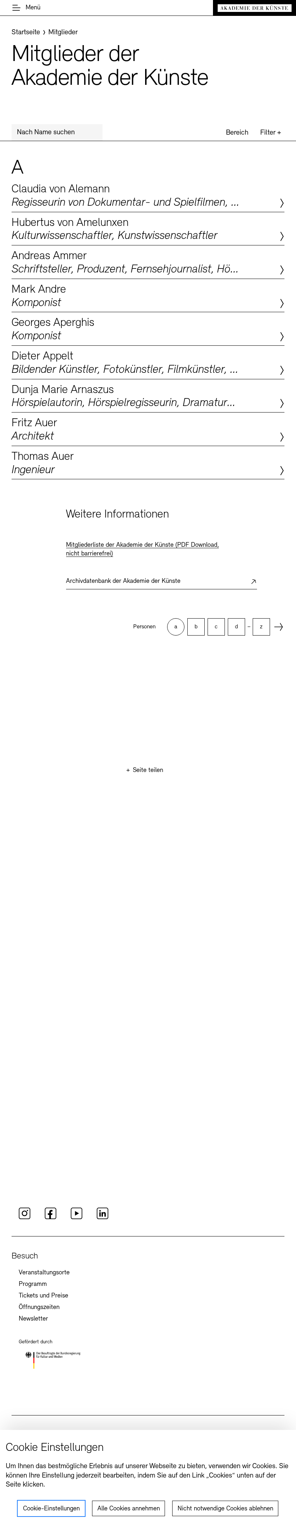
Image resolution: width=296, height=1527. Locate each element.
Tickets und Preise (43, 1296)
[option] (175, 627)
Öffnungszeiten (39, 1307)
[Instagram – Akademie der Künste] (24, 1218)
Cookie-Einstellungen (51, 1509)
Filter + (270, 132)
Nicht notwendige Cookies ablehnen (225, 1509)
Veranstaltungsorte (44, 1273)
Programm (33, 1284)
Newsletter (33, 1319)
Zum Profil (148, 195)
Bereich (237, 132)
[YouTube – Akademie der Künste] (76, 1218)
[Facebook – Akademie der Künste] (50, 1218)
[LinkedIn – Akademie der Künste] (102, 1218)
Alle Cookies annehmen (128, 1509)
